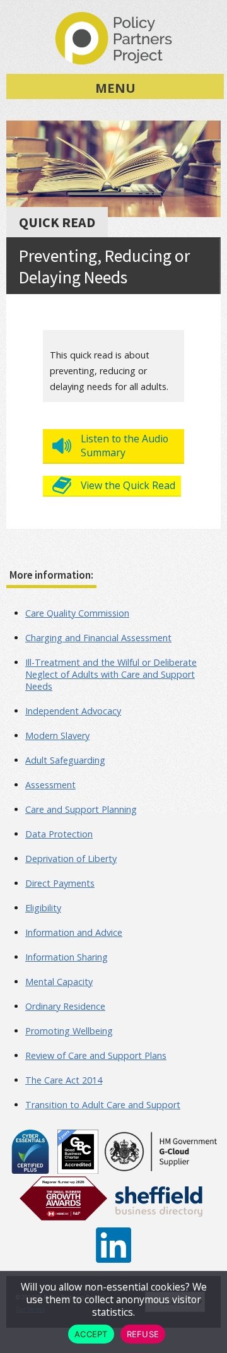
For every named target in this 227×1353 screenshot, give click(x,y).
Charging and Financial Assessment (98, 638)
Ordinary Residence (65, 1006)
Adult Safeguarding (65, 760)
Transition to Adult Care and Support (102, 1105)
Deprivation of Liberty (71, 859)
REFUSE (143, 1334)
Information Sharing (66, 957)
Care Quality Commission (77, 613)
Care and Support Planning (81, 809)
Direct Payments (60, 883)
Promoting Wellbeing (69, 1031)
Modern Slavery (57, 735)
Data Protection (59, 834)
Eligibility (43, 908)
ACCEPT (91, 1334)
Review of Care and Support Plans (95, 1055)
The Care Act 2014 (63, 1080)
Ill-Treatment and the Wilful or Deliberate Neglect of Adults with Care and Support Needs (111, 674)
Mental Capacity (59, 982)
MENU (115, 88)
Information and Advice (73, 932)
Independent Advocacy (73, 711)
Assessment (50, 785)
